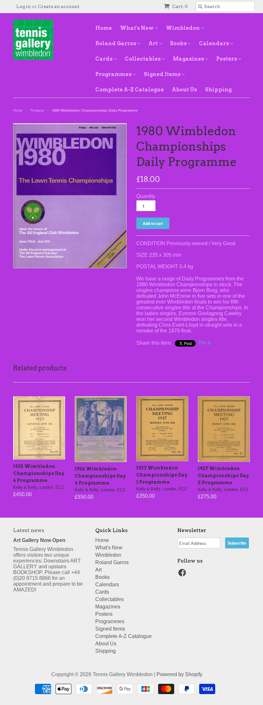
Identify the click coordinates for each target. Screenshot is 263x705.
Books (179, 43)
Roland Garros (116, 43)
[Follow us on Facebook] (183, 574)
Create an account (59, 6)
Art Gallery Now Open (39, 540)
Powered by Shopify (179, 674)
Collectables (143, 59)
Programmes (113, 74)
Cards (104, 59)
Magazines (189, 59)
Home (103, 28)
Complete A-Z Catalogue (129, 90)
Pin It (204, 343)
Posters (227, 59)
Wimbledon (183, 28)
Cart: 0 (179, 6)
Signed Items (163, 74)
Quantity (145, 196)
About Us (184, 90)
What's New (137, 28)
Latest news (28, 530)
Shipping (218, 90)
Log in (23, 6)
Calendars (214, 43)
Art (153, 43)
